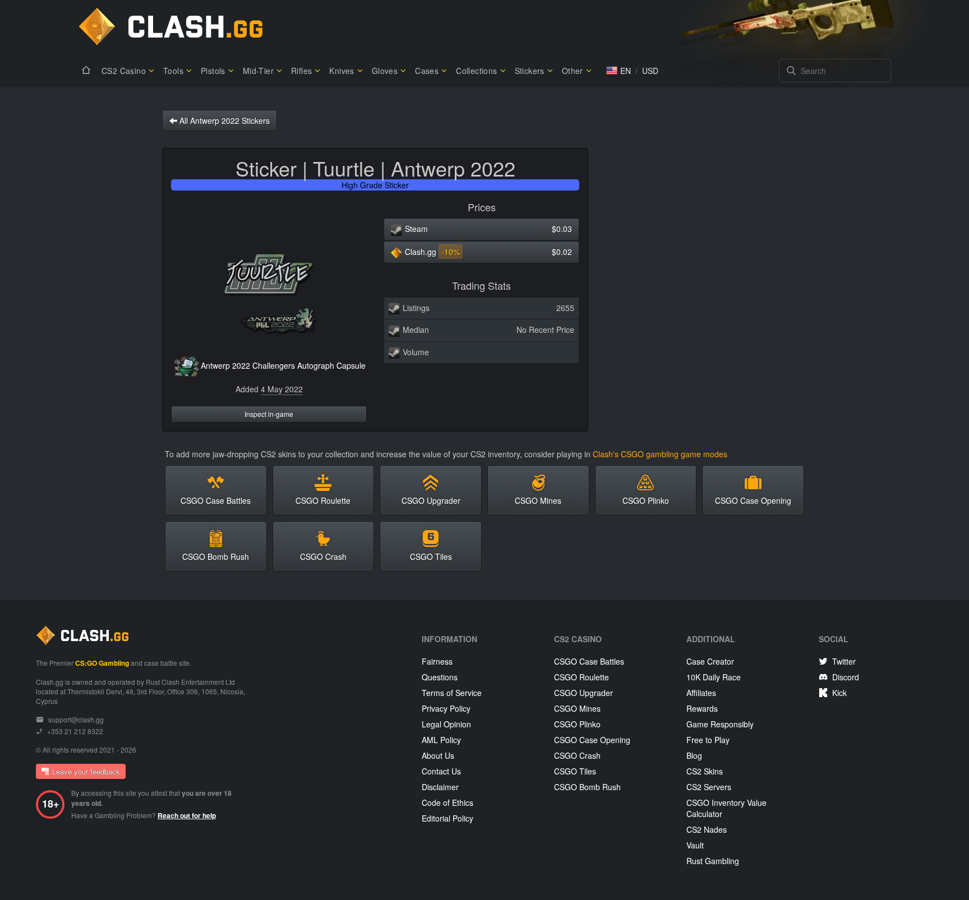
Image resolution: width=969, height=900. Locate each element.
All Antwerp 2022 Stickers (223, 120)
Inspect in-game (268, 414)
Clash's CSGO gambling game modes (660, 454)
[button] (618, 70)
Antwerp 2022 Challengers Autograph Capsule (283, 365)
